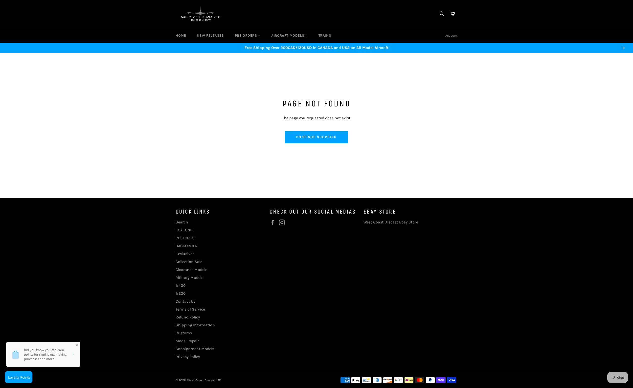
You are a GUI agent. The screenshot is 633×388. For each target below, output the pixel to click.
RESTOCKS (185, 238)
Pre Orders (246, 35)
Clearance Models (191, 269)
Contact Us (185, 301)
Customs (184, 333)
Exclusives (185, 253)
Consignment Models (195, 348)
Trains (324, 35)
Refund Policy (188, 317)
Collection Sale (189, 261)
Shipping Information (195, 325)
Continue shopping (316, 137)
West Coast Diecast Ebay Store (390, 222)
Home (181, 35)
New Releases (210, 35)
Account (451, 35)
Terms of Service (190, 309)
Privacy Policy (188, 356)
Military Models (189, 277)
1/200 (181, 293)
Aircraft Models (288, 35)
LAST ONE (184, 230)
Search (182, 222)
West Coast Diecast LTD (204, 380)
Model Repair (187, 341)
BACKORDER (187, 245)
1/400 (181, 285)
